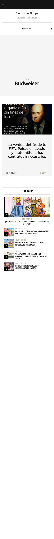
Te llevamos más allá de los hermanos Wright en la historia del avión (31, 256)
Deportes (27, 140)
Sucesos (19, 251)
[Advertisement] (27, 51)
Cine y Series (27, 219)
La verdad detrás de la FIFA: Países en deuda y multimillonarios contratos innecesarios (27, 151)
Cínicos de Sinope (27, 13)
